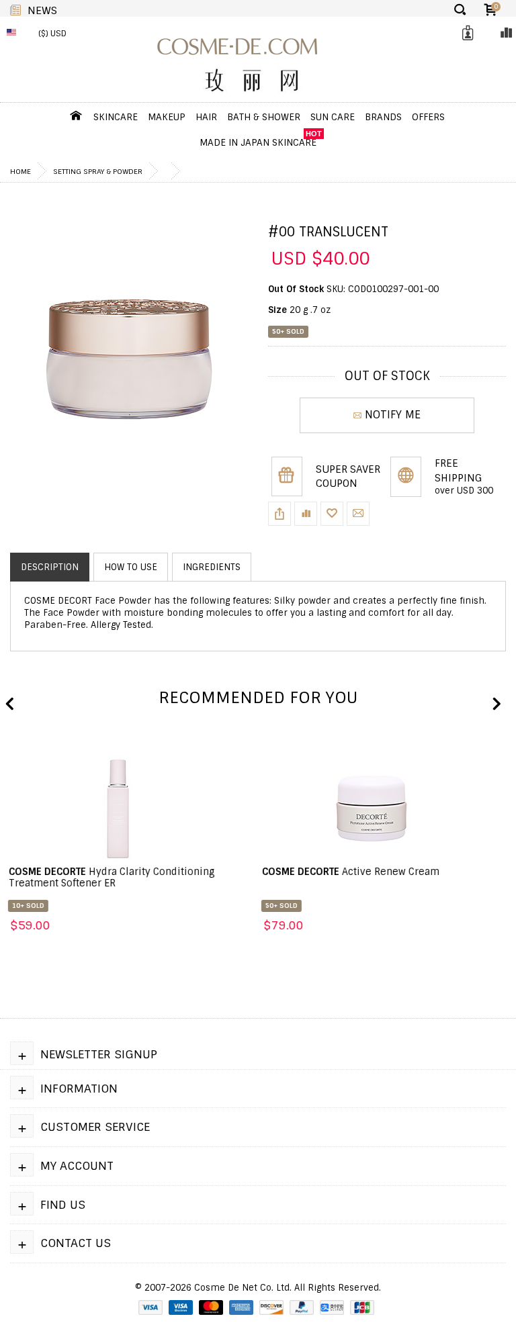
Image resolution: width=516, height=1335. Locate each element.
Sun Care (332, 117)
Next (496, 704)
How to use (130, 567)
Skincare (115, 117)
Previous (10, 704)
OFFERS (428, 117)
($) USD (52, 33)
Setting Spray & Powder (97, 171)
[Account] (465, 33)
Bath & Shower (263, 117)
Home (20, 171)
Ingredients (212, 567)
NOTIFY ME (393, 415)
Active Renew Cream (349, 872)
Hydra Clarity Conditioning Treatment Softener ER (110, 877)
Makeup (166, 117)
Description (50, 567)
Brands (383, 117)
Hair (206, 117)
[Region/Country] (15, 33)
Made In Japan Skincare (258, 142)
